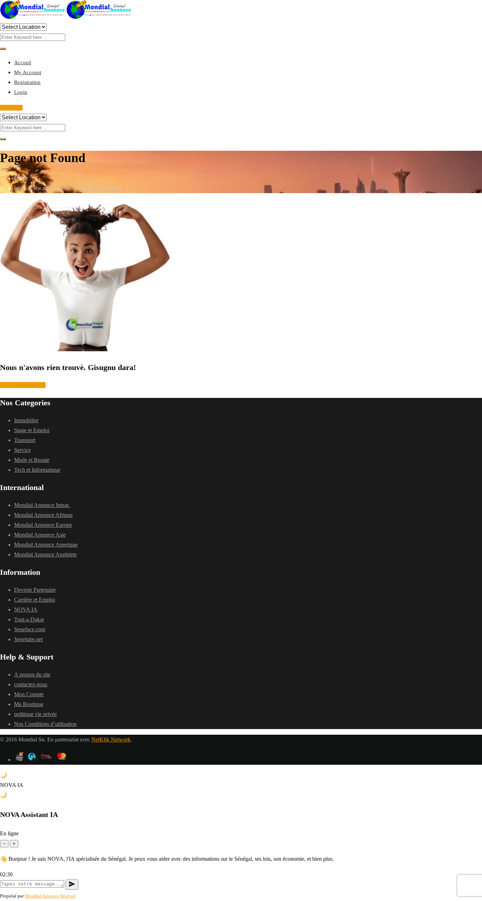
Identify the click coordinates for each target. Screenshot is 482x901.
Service (22, 450)
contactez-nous (30, 684)
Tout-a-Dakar (29, 619)
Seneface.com (29, 629)
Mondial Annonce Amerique (46, 545)
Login (20, 92)
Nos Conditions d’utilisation (45, 724)
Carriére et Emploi (34, 600)
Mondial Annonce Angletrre (45, 554)
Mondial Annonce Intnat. (42, 505)
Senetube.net (28, 639)
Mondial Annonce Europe (43, 525)
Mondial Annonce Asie (40, 535)
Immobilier (26, 420)
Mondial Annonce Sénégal (50, 896)
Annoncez (11, 108)
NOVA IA (25, 610)
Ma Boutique (28, 704)
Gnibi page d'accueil (23, 385)
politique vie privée (35, 714)
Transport (24, 440)
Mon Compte (29, 694)
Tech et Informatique (37, 470)
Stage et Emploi (31, 430)
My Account (27, 72)
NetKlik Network (111, 739)
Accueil (22, 62)
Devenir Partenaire (35, 590)
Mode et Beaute (31, 460)
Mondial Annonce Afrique (43, 515)
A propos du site (32, 675)
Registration (27, 82)
